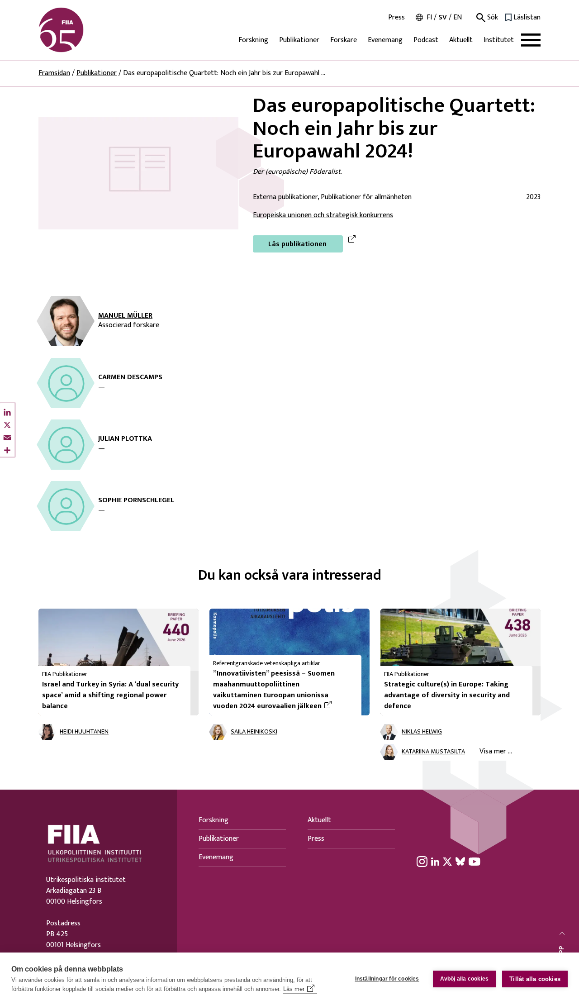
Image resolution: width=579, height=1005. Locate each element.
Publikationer (299, 40)
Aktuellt (461, 40)
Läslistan (527, 17)
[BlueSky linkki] (460, 861)
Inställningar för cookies (387, 979)
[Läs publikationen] (138, 173)
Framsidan (54, 73)
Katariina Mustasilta (433, 752)
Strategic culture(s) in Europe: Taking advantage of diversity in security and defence (447, 695)
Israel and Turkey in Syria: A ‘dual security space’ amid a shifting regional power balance (110, 695)
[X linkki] (447, 861)
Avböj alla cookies (464, 979)
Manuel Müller (125, 316)
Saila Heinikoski (254, 732)
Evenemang (385, 40)
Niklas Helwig (422, 732)
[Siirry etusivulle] (81, 29)
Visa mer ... (495, 751)
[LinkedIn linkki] (435, 861)
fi (429, 17)
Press (396, 17)
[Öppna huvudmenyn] (531, 40)
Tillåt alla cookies (534, 979)
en (457, 17)
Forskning (253, 40)
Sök (491, 17)
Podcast (425, 40)
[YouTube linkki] (474, 861)
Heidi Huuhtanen (84, 732)
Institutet (499, 40)
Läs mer (293, 989)
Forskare (343, 40)
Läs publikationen (297, 244)
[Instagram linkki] (422, 861)
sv (442, 17)
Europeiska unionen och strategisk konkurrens (323, 215)
